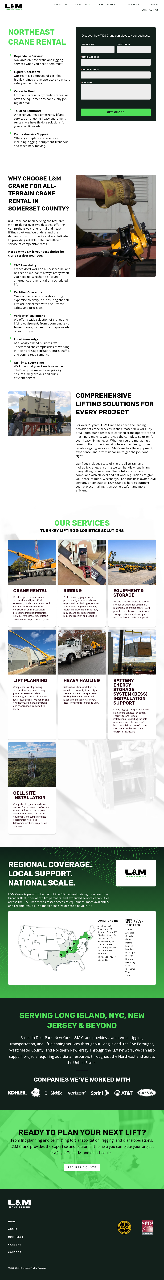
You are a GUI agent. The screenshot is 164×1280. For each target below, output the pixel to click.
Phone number (90, 70)
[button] (82, 5)
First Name (88, 44)
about (13, 1229)
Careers (14, 1245)
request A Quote (82, 1167)
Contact (14, 1252)
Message (86, 82)
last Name (124, 44)
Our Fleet (16, 1237)
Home (12, 1221)
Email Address (90, 57)
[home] (13, 7)
